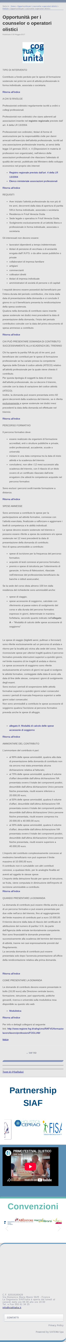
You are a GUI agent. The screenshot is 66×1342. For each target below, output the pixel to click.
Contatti (13, 1317)
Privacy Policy (55, 1325)
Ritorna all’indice (11, 92)
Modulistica (15, 1010)
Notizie (6, 8)
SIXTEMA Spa (56, 1332)
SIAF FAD (31, 1053)
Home (13, 6)
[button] (6, 1129)
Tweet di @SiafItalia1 (13, 1072)
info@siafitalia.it (12, 1307)
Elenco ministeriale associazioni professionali (33, 181)
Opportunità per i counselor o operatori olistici (37, 6)
